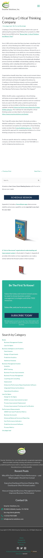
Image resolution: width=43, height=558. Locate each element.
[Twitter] (21, 548)
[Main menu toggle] (38, 5)
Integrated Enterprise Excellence (14, 388)
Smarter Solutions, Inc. (11, 9)
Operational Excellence (11, 391)
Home (21, 538)
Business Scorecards (10, 415)
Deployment (8, 382)
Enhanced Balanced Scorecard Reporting (16, 418)
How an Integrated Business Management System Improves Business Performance (21, 492)
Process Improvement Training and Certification (19, 406)
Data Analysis (8, 351)
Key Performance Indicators (13, 421)
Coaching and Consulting (12, 378)
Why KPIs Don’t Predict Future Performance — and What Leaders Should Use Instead (21, 476)
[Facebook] (18, 548)
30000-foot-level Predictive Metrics (15, 412)
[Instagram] (25, 548)
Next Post (38, 171)
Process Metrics (9, 427)
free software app (21, 204)
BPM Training (8, 369)
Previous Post (6, 171)
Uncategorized (7, 26)
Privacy (21, 545)
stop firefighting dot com (23, 128)
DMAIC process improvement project (16, 400)
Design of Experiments (11, 354)
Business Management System (13, 342)
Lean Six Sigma (8, 345)
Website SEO (19, 553)
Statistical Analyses (10, 360)
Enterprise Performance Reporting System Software (20, 385)
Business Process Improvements (14, 372)
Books (4, 340)
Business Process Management (13, 375)
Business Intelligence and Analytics (13, 348)
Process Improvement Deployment (15, 403)
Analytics (7, 366)
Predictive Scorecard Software (13, 424)
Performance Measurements (11, 409)
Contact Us (21, 540)
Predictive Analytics (10, 357)
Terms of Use (22, 542)
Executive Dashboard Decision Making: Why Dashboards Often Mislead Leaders (21, 484)
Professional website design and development (18, 551)
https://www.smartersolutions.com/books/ (15, 114)
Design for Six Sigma (10, 397)
